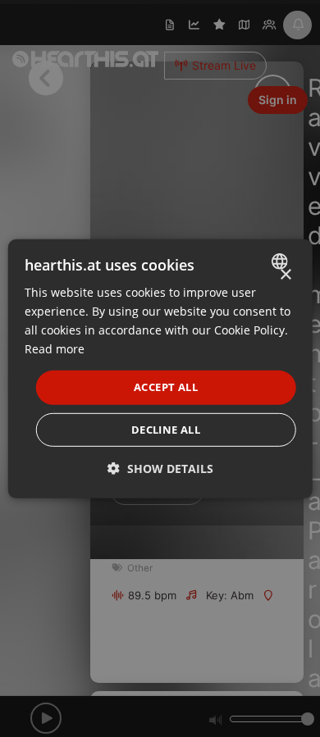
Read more (55, 349)
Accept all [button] (166, 387)
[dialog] (160, 368)
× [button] (285, 274)
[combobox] (281, 260)
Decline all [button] (165, 429)
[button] (160, 468)
